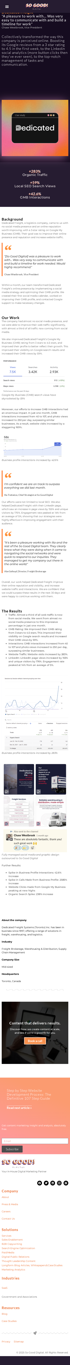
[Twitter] (46, 1183)
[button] (7, 6)
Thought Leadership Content (18, 1261)
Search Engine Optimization (19, 1248)
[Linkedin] (52, 1183)
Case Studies (9, 1321)
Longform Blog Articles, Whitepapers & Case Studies (32, 1265)
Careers (6, 1211)
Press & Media (10, 1204)
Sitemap (19, 1341)
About (5, 1197)
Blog (4, 1313)
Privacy (6, 1341)
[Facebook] (39, 1183)
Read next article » (19, 1108)
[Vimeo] (66, 1183)
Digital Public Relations (15, 1256)
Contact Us (8, 1218)
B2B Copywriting (12, 1243)
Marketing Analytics (13, 1269)
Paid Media (8, 1252)
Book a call (35, 1041)
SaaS (4, 1287)
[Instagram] (59, 1183)
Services (6, 1235)
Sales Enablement (12, 1239)
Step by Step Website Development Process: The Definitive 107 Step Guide (29, 1094)
